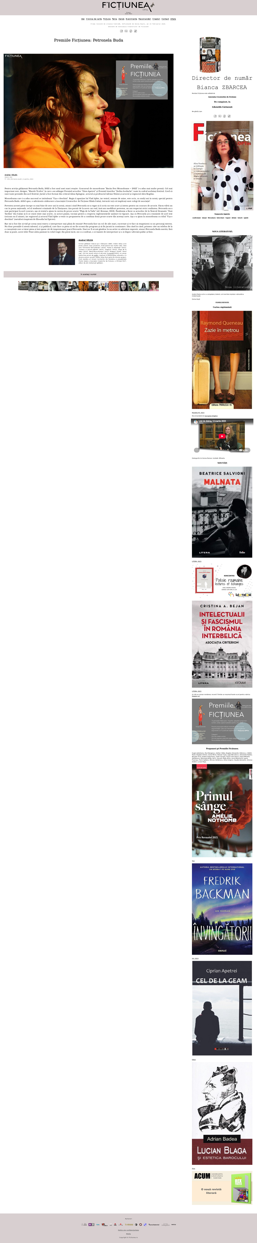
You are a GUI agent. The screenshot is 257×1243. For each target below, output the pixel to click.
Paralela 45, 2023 (198, 412)
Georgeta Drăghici (211, 416)
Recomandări (145, 19)
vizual (204, 218)
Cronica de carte (94, 19)
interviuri (220, 218)
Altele (173, 19)
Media (128, 1234)
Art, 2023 (195, 958)
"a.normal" (110, 253)
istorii (240, 218)
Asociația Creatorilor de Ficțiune (222, 97)
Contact (165, 19)
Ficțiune (107, 19)
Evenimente (131, 19)
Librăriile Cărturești (222, 107)
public (96, 255)
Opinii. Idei (8, 177)
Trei (193, 861)
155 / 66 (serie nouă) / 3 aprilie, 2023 (20, 179)
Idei (83, 19)
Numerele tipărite (222, 214)
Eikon (194, 1059)
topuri (227, 218)
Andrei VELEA (11, 175)
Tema (114, 19)
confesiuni (196, 218)
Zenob (121, 19)
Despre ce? (196, 696)
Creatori (156, 19)
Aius (193, 1168)
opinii (246, 218)
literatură (211, 218)
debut (234, 218)
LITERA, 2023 (196, 561)
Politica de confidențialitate (128, 1230)
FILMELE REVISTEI (222, 302)
